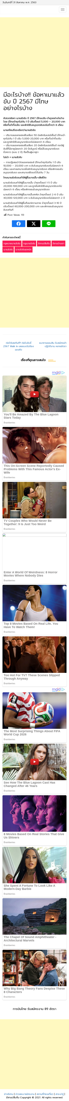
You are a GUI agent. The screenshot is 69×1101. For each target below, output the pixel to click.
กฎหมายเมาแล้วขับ (12, 243)
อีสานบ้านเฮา (58, 243)
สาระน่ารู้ (59, 1094)
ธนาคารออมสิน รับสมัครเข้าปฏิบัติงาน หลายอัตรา (52, 344)
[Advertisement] (34, 52)
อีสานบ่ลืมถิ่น (44, 243)
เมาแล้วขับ (8, 249)
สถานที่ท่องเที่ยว (45, 1094)
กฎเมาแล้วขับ (29, 243)
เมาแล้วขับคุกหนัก (23, 249)
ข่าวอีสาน (8, 1094)
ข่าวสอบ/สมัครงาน (24, 1094)
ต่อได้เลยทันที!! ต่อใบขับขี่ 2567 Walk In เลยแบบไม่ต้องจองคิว (18, 346)
